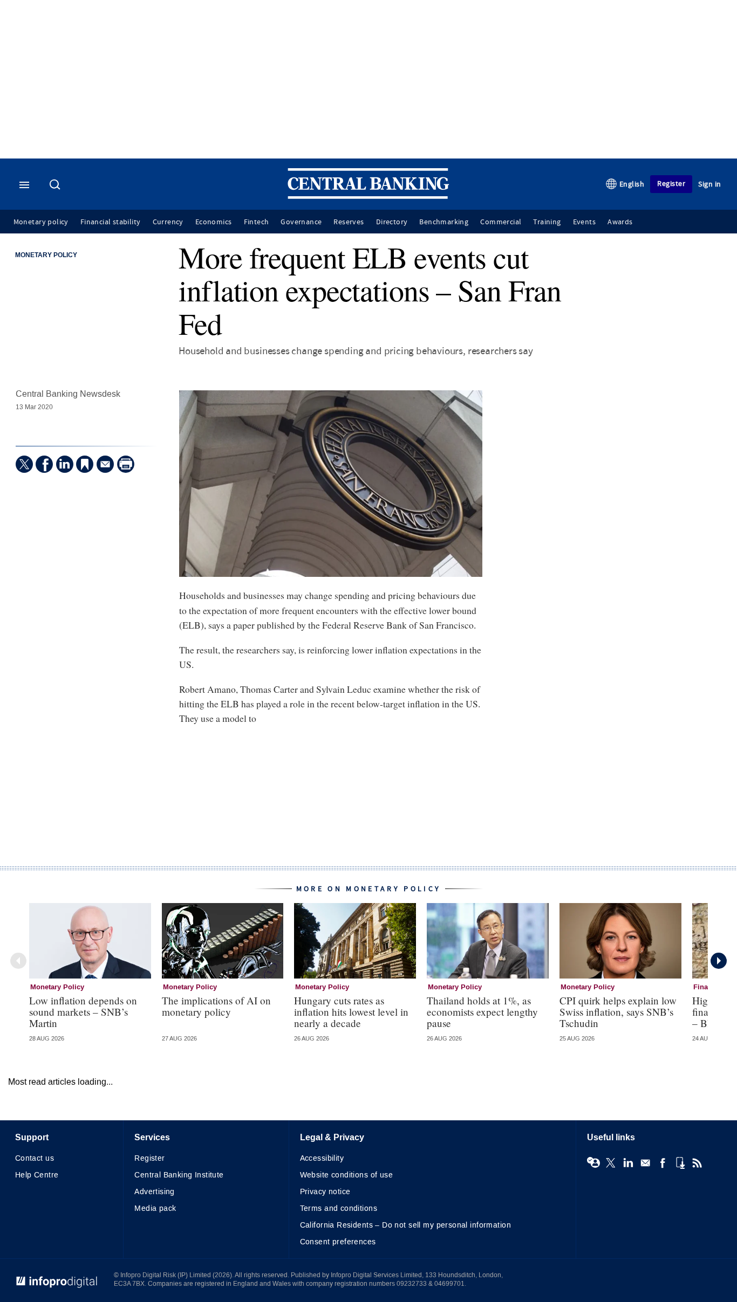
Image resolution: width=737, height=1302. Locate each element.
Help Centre (37, 1175)
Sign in (709, 184)
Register (671, 183)
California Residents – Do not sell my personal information (405, 1225)
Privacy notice (325, 1192)
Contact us (34, 1158)
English (632, 184)
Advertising (154, 1192)
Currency (168, 222)
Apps (679, 1162)
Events (584, 222)
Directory (392, 222)
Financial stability (110, 222)
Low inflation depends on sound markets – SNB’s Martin (83, 1012)
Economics (213, 222)
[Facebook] (44, 464)
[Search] (56, 185)
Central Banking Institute (179, 1175)
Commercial (500, 222)
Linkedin (628, 1162)
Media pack (155, 1208)
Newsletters (645, 1162)
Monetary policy (41, 222)
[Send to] (105, 464)
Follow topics (593, 1162)
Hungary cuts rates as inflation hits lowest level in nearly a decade (351, 1012)
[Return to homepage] (368, 196)
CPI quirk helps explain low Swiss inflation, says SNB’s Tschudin (618, 1012)
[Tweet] (24, 464)
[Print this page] (125, 464)
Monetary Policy (46, 255)
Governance (301, 222)
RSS (697, 1162)
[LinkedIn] (64, 464)
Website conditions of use (346, 1175)
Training (547, 222)
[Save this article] (84, 464)
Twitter (610, 1162)
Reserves (348, 222)
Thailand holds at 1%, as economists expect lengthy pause (482, 1012)
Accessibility (322, 1158)
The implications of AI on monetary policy (216, 1006)
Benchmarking (443, 222)
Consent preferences (338, 1242)
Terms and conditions (338, 1208)
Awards (620, 222)
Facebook (662, 1162)
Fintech (256, 222)
